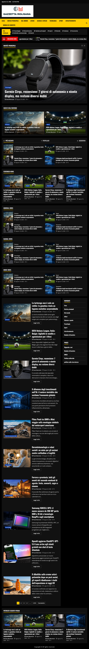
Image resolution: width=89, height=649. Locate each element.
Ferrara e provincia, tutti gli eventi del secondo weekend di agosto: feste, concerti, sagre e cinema (17, 489)
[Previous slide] (82, 46)
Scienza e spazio (42, 21)
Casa (3, 21)
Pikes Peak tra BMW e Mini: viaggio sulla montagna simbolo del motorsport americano (17, 429)
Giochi (32, 33)
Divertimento (28, 31)
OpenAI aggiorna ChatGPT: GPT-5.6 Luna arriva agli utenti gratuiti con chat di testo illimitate (17, 553)
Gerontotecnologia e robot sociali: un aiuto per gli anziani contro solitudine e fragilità (17, 458)
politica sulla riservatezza (71, 362)
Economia (75, 31)
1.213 (34, 603)
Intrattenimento (71, 21)
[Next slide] (84, 46)
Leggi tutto (37, 323)
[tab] (8, 141)
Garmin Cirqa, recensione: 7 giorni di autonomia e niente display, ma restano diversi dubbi (42, 39)
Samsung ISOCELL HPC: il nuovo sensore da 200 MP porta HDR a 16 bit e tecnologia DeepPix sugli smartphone (17, 520)
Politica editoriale (69, 358)
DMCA (66, 355)
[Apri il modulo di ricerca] (86, 23)
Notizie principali (13, 21)
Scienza (66, 31)
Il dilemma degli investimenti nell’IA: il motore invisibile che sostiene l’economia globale (43, 93)
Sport (61, 21)
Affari (32, 21)
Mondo (58, 31)
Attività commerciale (20, 33)
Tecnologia (53, 21)
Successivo (41, 603)
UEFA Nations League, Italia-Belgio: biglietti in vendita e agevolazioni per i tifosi (64, 128)
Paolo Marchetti (10, 99)
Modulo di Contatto (9, 25)
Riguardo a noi (68, 347)
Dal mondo (24, 21)
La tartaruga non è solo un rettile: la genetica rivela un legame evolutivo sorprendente (22, 128)
